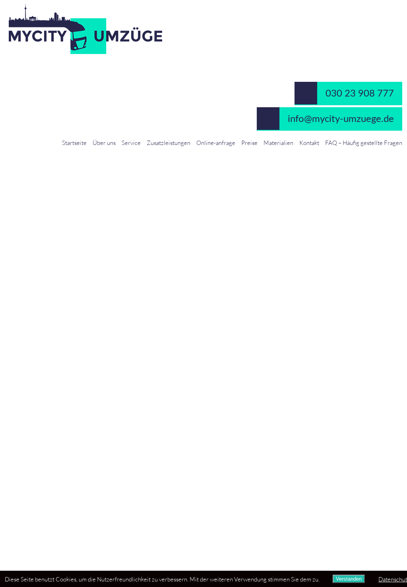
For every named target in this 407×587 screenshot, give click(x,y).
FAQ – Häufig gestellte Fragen (363, 142)
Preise (249, 142)
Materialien (278, 142)
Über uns (104, 142)
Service (131, 142)
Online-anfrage (215, 142)
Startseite (74, 142)
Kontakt (309, 142)
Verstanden (349, 579)
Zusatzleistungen (168, 142)
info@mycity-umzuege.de (341, 119)
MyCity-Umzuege (203, 29)
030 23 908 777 (360, 93)
